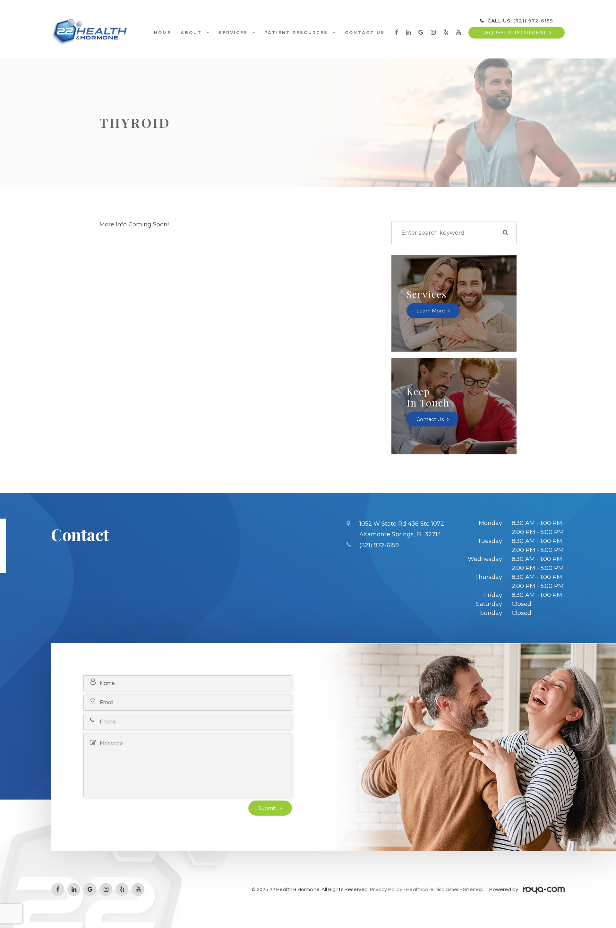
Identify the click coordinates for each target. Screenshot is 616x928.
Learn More (430, 311)
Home (162, 33)
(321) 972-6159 (533, 21)
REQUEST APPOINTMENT (514, 33)
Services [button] (233, 33)
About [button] (191, 33)
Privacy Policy (386, 889)
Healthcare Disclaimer (432, 889)
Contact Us (365, 33)
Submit (267, 808)
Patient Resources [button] (296, 33)
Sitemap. (473, 889)
